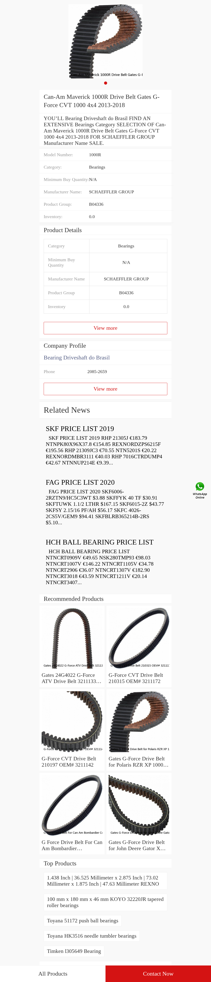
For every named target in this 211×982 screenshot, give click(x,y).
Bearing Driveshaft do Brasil (77, 357)
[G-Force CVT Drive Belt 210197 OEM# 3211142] (72, 752)
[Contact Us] (200, 491)
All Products (52, 973)
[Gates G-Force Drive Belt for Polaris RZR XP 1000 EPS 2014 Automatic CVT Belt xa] (139, 752)
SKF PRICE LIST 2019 (80, 429)
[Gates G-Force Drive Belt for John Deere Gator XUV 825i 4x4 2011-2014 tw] (139, 836)
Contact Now (158, 973)
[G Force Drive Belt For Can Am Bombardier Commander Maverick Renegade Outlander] (72, 836)
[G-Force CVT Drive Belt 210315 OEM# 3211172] (139, 669)
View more (105, 328)
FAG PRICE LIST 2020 (80, 482)
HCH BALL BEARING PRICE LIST (100, 542)
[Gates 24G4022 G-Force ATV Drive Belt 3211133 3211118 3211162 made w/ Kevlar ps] (72, 669)
